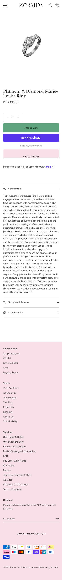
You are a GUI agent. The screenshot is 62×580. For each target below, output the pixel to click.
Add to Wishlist (31, 156)
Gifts (5, 367)
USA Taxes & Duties (13, 437)
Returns (7, 470)
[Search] (51, 5)
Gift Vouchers (10, 363)
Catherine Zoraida (18, 567)
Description (14, 188)
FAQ (5, 456)
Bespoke (7, 412)
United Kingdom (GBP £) (30, 533)
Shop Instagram (11, 353)
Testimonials (9, 397)
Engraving (8, 407)
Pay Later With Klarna (14, 460)
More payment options (31, 145)
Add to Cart (31, 127)
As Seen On (9, 392)
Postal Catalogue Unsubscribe (19, 451)
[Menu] (5, 5)
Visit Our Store (11, 388)
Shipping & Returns (18, 302)
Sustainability (15, 312)
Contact (7, 479)
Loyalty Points (10, 372)
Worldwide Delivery (13, 441)
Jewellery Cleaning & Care (17, 475)
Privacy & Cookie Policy (15, 484)
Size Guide (8, 465)
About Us (8, 416)
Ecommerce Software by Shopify (43, 567)
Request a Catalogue (14, 446)
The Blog (7, 402)
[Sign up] (57, 518)
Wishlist (7, 358)
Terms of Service (12, 489)
